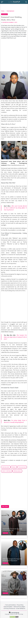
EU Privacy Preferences (9, 608)
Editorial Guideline (8, 606)
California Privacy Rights (19, 606)
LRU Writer (5, 22)
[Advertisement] (14, 55)
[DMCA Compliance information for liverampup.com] (14, 617)
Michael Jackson (17, 471)
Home (2, 11)
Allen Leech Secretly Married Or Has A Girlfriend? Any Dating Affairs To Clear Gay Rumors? (15, 208)
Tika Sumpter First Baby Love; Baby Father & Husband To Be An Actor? (15, 337)
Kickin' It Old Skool (6, 471)
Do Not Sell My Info (20, 608)
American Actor (5, 467)
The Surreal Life (22, 467)
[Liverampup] (14, 1)
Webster (14, 467)
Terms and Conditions (10, 605)
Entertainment (10, 11)
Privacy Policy (20, 605)
